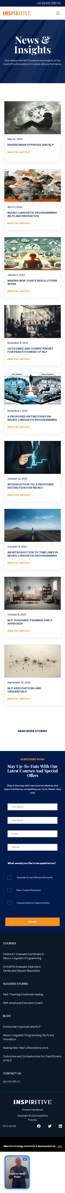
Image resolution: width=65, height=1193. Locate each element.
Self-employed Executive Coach (23, 1002)
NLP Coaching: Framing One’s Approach (29, 622)
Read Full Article (18, 152)
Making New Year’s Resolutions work (32, 282)
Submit (32, 922)
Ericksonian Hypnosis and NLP (30, 144)
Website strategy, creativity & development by (29, 1146)
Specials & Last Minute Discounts (35, 877)
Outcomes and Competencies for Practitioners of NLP (30, 350)
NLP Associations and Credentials (24, 690)
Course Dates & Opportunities (33, 902)
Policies (32, 1119)
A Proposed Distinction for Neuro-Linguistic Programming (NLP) (32, 420)
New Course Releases (29, 890)
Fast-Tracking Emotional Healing (23, 994)
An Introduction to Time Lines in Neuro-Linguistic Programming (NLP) (32, 555)
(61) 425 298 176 (11, 1081)
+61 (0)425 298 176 (48, 3)
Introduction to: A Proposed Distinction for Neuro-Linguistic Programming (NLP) (30, 487)
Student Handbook (32, 1109)
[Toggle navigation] (58, 13)
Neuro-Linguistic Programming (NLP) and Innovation (32, 214)
